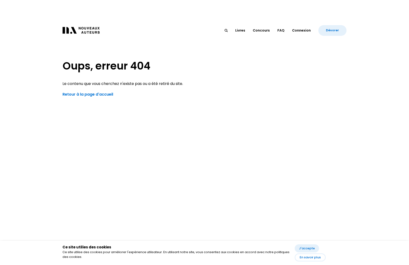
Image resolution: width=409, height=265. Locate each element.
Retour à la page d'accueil (87, 94)
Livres (240, 30)
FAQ (281, 30)
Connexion (301, 30)
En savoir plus (310, 257)
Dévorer (332, 30)
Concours (261, 30)
